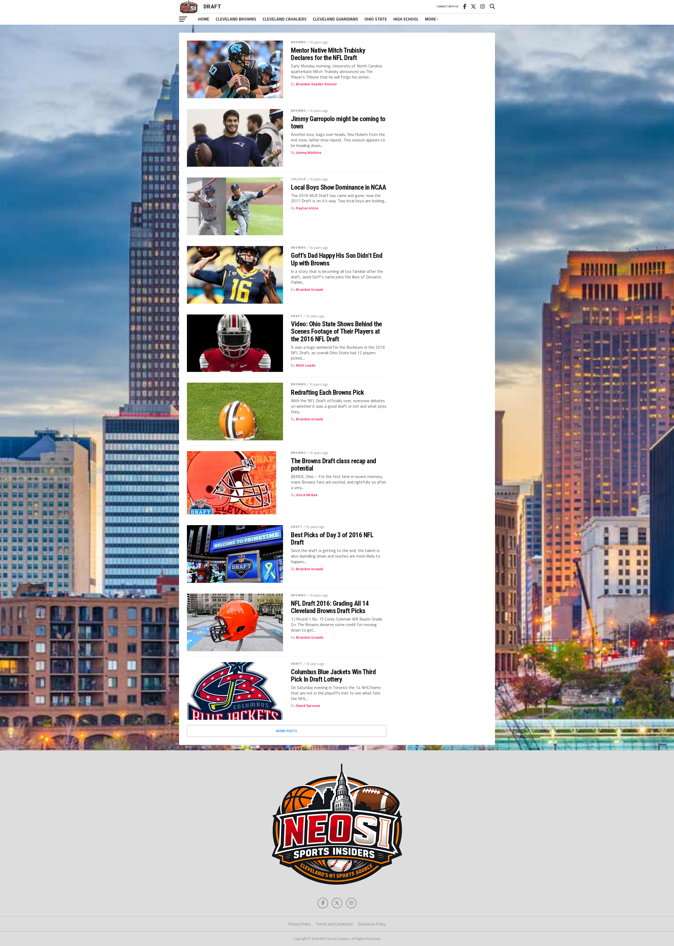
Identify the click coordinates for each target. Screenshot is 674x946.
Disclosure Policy (372, 924)
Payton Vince (307, 208)
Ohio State (375, 19)
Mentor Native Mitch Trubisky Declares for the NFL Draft (328, 54)
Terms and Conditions (334, 924)
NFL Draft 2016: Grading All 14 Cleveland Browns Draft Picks (330, 607)
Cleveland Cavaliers (284, 19)
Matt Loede (305, 365)
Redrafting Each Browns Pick (327, 392)
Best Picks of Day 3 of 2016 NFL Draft (332, 538)
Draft (296, 315)
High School (406, 19)
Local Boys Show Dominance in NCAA (338, 187)
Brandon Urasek (309, 289)
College (298, 178)
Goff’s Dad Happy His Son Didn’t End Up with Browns (336, 259)
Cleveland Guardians (335, 19)
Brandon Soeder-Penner (316, 84)
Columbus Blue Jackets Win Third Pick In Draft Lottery (333, 675)
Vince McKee (307, 495)
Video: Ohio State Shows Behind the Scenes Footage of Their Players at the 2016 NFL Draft (336, 331)
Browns (298, 42)
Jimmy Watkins (308, 152)
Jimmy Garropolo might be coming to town (338, 122)
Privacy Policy (300, 924)
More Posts (286, 730)
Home (203, 19)
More (430, 19)
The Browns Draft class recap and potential (333, 464)
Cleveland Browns (236, 19)
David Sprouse (308, 705)
